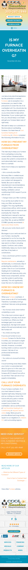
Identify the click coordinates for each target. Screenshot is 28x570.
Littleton (15, 135)
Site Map (18, 558)
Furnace (12, 489)
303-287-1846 (16, 11)
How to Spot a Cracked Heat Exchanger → (17, 479)
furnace (12, 297)
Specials (7, 546)
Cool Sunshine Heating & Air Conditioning (12, 133)
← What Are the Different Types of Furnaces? (13, 473)
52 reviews (15, 526)
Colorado (4, 338)
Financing (20, 542)
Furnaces (4, 101)
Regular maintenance (8, 261)
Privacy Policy (12, 558)
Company (20, 546)
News (20, 550)
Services (7, 542)
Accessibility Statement (20, 557)
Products (8, 550)
